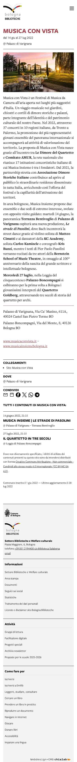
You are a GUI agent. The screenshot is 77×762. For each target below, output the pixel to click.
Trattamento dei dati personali (21, 603)
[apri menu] (72, 8)
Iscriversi (9, 679)
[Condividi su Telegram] (37, 394)
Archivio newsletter (15, 651)
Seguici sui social (14, 591)
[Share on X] (24, 394)
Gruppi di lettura (14, 632)
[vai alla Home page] (12, 11)
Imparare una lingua (15, 742)
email (8, 553)
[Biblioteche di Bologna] (12, 528)
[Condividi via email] (5, 394)
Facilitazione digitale (16, 638)
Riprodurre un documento (19, 710)
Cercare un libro (13, 698)
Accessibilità (11, 736)
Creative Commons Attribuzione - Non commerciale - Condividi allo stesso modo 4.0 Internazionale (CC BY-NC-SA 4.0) (38, 466)
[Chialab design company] (50, 756)
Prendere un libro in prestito (20, 704)
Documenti (11, 584)
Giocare (9, 723)
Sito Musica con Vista (19, 368)
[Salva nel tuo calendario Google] (11, 394)
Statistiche (10, 597)
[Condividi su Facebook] (18, 394)
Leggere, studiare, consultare (21, 691)
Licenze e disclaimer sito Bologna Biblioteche (29, 610)
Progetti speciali (13, 644)
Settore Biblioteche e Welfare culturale (26, 572)
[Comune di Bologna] (12, 513)
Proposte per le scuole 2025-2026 (23, 657)
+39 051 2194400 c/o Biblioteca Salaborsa (37, 548)
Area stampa (11, 578)
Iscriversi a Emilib (14, 685)
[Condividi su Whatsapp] (30, 394)
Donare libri (11, 729)
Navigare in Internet (16, 717)
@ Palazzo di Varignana (17, 43)
